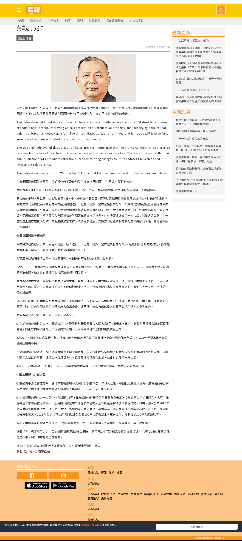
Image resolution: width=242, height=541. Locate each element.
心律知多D (136, 20)
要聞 (104, 472)
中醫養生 (136, 494)
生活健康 (123, 494)
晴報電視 (35, 20)
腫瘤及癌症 (151, 494)
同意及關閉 (197, 526)
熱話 (111, 472)
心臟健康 (166, 494)
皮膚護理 (93, 498)
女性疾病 (206, 494)
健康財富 (94, 20)
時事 (68, 20)
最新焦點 (93, 472)
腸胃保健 (179, 494)
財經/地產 (25, 38)
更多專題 (106, 498)
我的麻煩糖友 (114, 20)
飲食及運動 (108, 494)
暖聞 (119, 472)
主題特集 (53, 20)
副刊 (80, 20)
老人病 (218, 494)
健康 (21, 20)
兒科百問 (193, 494)
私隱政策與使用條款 (91, 525)
